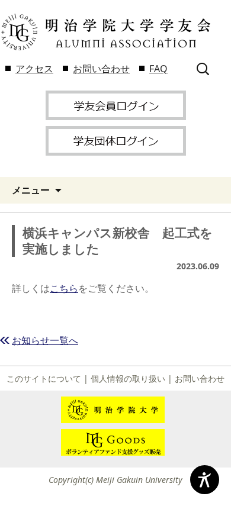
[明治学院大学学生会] (105, 32)
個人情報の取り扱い (128, 378)
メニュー (31, 190)
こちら (64, 288)
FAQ (158, 68)
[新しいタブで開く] (116, 104)
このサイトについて (44, 378)
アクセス (34, 68)
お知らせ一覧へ (45, 340)
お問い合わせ (101, 68)
